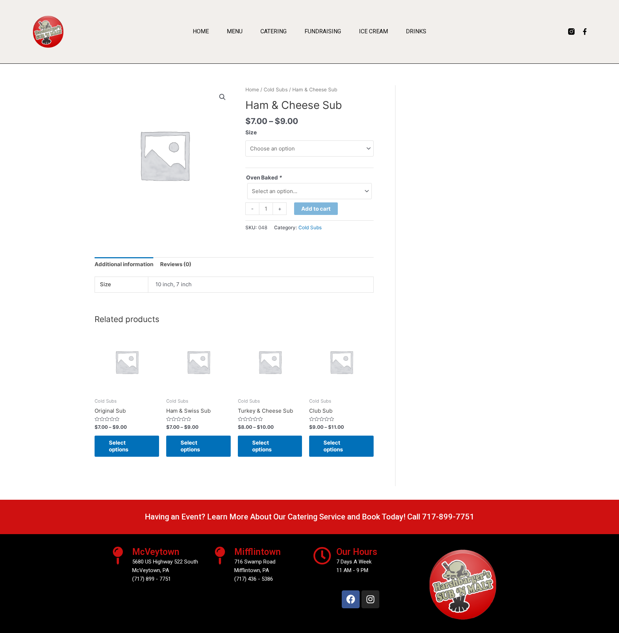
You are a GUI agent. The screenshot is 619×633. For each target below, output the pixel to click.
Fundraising (322, 31)
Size (251, 132)
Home (201, 31)
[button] (222, 97)
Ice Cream (373, 31)
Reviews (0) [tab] (175, 264)
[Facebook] (351, 599)
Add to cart (316, 208)
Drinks (416, 31)
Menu (235, 31)
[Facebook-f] (585, 31)
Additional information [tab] (124, 264)
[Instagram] (370, 599)
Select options (118, 446)
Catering (273, 31)
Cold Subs (276, 89)
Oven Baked (264, 177)
